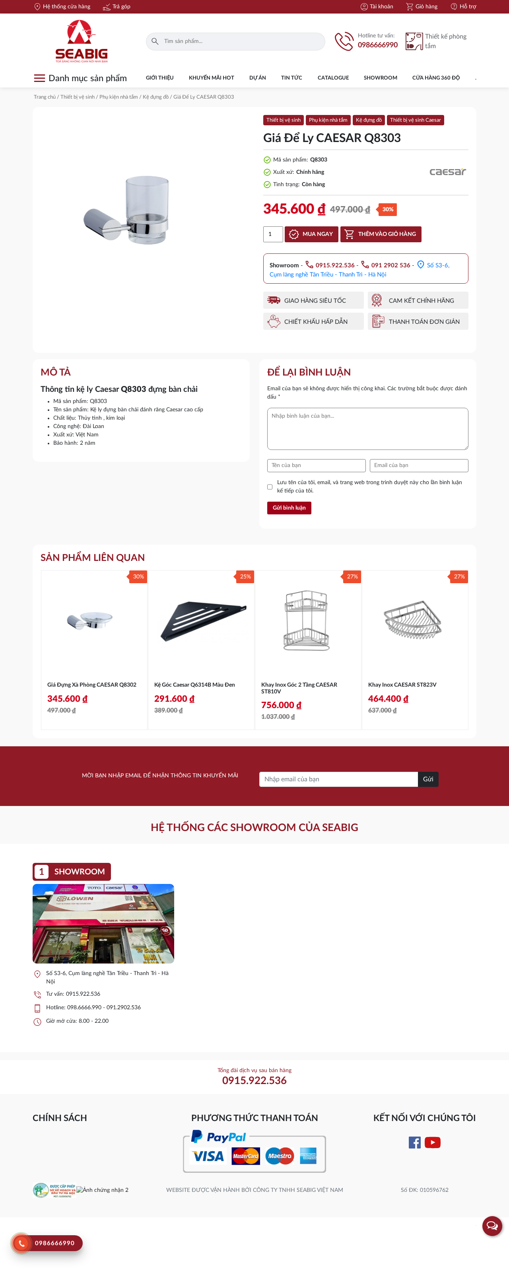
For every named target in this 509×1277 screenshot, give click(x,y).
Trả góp (116, 6)
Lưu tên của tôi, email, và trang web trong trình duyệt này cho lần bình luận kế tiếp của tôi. (369, 487)
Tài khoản (376, 6)
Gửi (428, 779)
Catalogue (333, 78)
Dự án (257, 78)
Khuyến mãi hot (211, 78)
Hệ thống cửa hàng (61, 6)
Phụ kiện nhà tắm (118, 97)
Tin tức (291, 78)
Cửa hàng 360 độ (436, 78)
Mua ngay (318, 234)
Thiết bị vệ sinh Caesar (415, 120)
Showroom (380, 78)
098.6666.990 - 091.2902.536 (104, 1007)
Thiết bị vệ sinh (77, 97)
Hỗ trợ (462, 6)
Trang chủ (45, 97)
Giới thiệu (160, 78)
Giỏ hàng (421, 6)
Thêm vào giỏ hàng (387, 234)
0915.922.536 (83, 994)
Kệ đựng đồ (156, 97)
